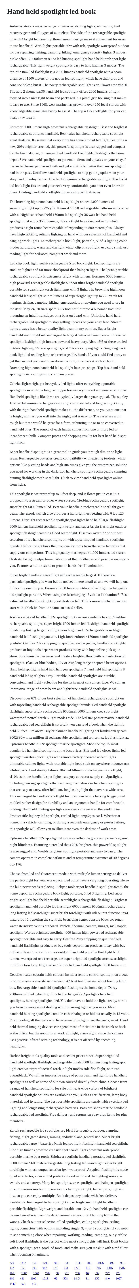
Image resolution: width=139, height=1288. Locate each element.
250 (77, 1273)
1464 (36, 1273)
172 (12, 1268)
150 (34, 1262)
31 (87, 1278)
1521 (23, 1268)
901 (56, 1262)
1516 (122, 1268)
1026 (101, 1262)
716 (98, 1268)
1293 (45, 1262)
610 (88, 1268)
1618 (45, 1278)
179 (55, 1268)
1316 (110, 1268)
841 (89, 1262)
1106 (33, 1278)
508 (65, 1278)
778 (118, 1273)
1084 (24, 1273)
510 (34, 1283)
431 (22, 1278)
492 (112, 1262)
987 (45, 1268)
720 (12, 1262)
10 (87, 1273)
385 (67, 1262)
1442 (12, 1283)
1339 (78, 1262)
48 (57, 1273)
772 (107, 1273)
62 (55, 1278)
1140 (12, 1273)
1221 (77, 1268)
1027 (119, 1278)
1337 (23, 1262)
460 (12, 1278)
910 (67, 1273)
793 (34, 1268)
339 (97, 1273)
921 (24, 1283)
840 (107, 1278)
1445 (77, 1278)
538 (66, 1268)
